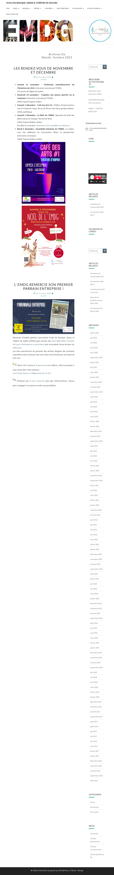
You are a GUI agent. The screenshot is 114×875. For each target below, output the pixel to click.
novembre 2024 (96, 382)
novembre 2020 (96, 559)
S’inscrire (48, 8)
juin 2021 (93, 525)
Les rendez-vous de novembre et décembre (43, 70)
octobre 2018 (95, 662)
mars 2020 (94, 594)
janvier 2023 (94, 470)
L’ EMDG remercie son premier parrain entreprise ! (43, 286)
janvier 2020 (94, 598)
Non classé (94, 812)
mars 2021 (94, 539)
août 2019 (94, 623)
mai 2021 (93, 530)
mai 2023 (93, 456)
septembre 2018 (96, 667)
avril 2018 (93, 682)
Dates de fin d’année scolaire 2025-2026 (96, 300)
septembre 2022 (96, 480)
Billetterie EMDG (63, 8)
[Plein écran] (105, 181)
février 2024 (94, 421)
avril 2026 (93, 348)
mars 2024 (94, 416)
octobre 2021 (95, 515)
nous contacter (38, 381)
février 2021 (94, 544)
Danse (15, 8)
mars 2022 (94, 495)
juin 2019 (93, 628)
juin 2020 (93, 584)
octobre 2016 (95, 771)
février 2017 (94, 751)
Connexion (94, 833)
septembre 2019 (96, 618)
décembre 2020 (96, 554)
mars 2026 (94, 352)
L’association (77, 8)
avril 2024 (93, 411)
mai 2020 (93, 589)
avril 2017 (93, 741)
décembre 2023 (96, 431)
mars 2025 (94, 372)
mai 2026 (93, 343)
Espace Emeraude (43, 365)
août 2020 (94, 574)
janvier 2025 (94, 377)
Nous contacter (12, 14)
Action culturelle (93, 8)
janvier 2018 (94, 697)
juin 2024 (93, 402)
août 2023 (94, 446)
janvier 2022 (94, 505)
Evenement (94, 807)
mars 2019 (94, 638)
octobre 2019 (95, 613)
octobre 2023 (95, 436)
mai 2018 (93, 677)
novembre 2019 (96, 608)
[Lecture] (91, 181)
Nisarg (80, 870)
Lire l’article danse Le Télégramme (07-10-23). (32, 373)
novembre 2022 (96, 475)
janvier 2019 (94, 648)
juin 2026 (93, 338)
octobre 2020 (95, 564)
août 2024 (94, 397)
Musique (26, 8)
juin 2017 (93, 731)
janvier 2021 (94, 549)
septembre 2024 (96, 392)
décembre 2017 (96, 702)
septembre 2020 (96, 569)
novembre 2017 (96, 707)
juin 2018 (93, 672)
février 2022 (94, 500)
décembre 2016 (96, 761)
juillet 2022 (94, 485)
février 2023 (94, 466)
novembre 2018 (96, 657)
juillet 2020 (94, 579)
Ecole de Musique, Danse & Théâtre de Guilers (31, 2)
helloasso (17, 347)
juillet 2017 (94, 726)
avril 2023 (93, 461)
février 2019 (94, 643)
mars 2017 (94, 746)
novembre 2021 (96, 510)
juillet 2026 (94, 333)
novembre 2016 (96, 766)
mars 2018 (94, 687)
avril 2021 (93, 534)
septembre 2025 (96, 357)
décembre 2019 (96, 603)
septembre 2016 (96, 776)
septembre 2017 (96, 717)
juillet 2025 (94, 362)
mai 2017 (93, 736)
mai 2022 (93, 490)
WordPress (64, 870)
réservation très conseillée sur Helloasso (53, 125)
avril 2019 (93, 633)
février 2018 (94, 692)
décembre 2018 (96, 653)
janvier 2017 (94, 756)
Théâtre (36, 8)
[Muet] (103, 181)
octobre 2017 (95, 712)
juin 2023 (93, 451)
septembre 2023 (96, 441)
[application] (97, 178)
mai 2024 (93, 407)
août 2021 (94, 520)
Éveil (8, 8)
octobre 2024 (95, 387)
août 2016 (94, 780)
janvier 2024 (94, 426)
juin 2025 (93, 367)
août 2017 (94, 721)
